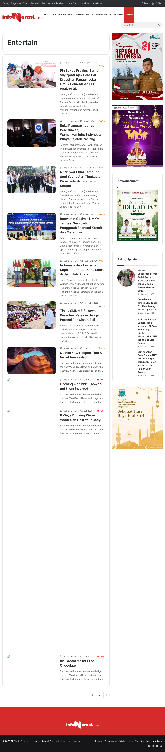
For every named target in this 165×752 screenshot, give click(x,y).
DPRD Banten (59, 14)
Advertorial (116, 14)
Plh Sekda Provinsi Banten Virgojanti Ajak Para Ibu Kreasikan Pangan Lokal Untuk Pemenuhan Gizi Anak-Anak (80, 80)
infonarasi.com (40, 741)
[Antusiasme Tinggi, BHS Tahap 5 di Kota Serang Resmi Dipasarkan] (126, 307)
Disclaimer (84, 3)
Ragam (129, 14)
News (47, 14)
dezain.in (75, 741)
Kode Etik (71, 3)
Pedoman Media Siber (53, 3)
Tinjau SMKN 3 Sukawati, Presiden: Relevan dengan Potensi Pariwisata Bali (80, 315)
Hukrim (80, 14)
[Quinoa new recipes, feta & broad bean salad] (31, 360)
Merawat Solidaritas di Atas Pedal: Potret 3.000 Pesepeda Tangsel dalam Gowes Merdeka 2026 (148, 280)
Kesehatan (101, 14)
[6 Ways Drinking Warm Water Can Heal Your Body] (31, 530)
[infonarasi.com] (22, 17)
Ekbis (71, 14)
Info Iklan (97, 3)
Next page (96, 695)
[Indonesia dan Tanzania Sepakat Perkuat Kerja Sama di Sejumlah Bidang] (31, 273)
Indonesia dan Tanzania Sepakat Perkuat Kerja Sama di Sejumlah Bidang (82, 269)
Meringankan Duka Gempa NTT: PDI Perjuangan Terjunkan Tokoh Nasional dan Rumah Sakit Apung (147, 361)
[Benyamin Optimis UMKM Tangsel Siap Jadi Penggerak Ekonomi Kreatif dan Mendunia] (31, 226)
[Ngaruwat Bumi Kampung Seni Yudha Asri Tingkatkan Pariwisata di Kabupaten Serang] (31, 179)
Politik (89, 14)
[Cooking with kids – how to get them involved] (31, 391)
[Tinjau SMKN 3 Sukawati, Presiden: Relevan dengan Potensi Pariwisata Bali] (31, 315)
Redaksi (35, 3)
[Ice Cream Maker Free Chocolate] (31, 668)
